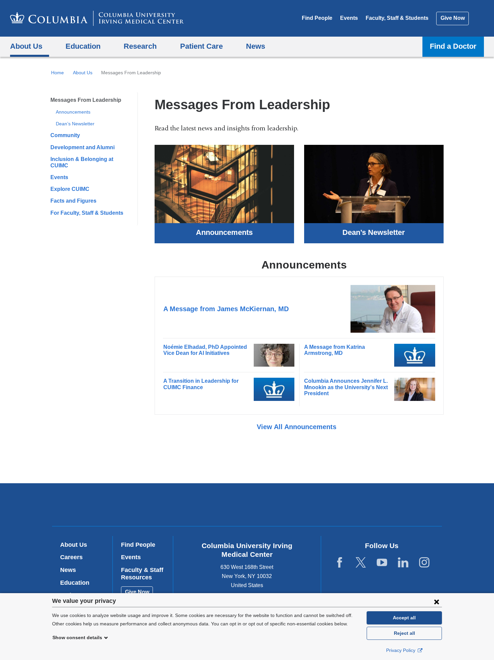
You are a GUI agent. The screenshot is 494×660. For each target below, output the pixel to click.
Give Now (453, 18)
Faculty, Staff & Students (397, 18)
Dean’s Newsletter (75, 123)
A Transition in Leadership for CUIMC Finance (201, 384)
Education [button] (83, 46)
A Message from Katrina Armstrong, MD (334, 350)
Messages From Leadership (85, 100)
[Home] (97, 18)
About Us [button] (26, 46)
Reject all (404, 633)
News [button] (255, 46)
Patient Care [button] (201, 46)
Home (57, 72)
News (68, 570)
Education (74, 582)
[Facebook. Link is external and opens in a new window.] (339, 562)
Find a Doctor (453, 46)
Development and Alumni (82, 147)
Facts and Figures (73, 201)
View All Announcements (297, 426)
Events (349, 18)
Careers (71, 557)
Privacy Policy (401, 650)
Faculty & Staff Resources (142, 574)
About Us (82, 72)
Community (65, 135)
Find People (317, 18)
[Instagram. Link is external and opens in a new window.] (424, 562)
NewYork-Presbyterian (295, 506)
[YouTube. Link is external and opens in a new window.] (381, 562)
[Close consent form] (436, 601)
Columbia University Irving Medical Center (204, 504)
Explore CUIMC (69, 189)
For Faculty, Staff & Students (86, 213)
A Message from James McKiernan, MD (226, 309)
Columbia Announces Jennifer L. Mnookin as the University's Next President (346, 387)
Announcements (73, 112)
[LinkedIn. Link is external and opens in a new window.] (403, 562)
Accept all (404, 617)
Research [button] (140, 46)
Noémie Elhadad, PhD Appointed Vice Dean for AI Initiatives (205, 350)
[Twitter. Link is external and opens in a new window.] (360, 562)
